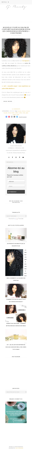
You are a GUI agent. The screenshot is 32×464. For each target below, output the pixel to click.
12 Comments (16, 108)
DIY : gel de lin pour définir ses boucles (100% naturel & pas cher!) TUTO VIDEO (16, 347)
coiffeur (16, 112)
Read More (8, 101)
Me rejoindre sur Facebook (16, 201)
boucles (19, 111)
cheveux (12, 111)
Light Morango (19, 448)
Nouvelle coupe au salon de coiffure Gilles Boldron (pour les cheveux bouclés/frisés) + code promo (16, 30)
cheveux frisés (11, 112)
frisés (24, 112)
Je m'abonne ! (12, 192)
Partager (23, 117)
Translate (20, 218)
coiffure (20, 112)
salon (18, 114)
